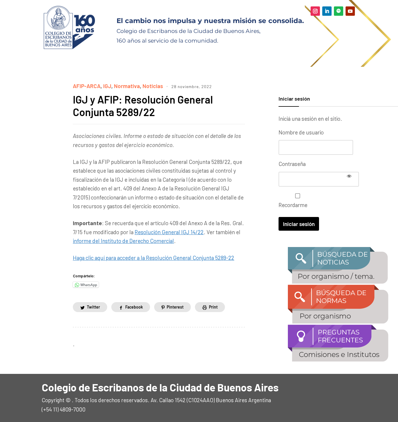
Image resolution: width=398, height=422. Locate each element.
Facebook (134, 306)
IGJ (107, 86)
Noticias (152, 86)
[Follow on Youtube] (350, 11)
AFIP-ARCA (87, 86)
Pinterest (175, 306)
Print (213, 306)
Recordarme (293, 205)
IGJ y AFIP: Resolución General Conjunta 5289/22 (143, 105)
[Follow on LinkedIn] (327, 11)
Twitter (93, 306)
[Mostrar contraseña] (349, 175)
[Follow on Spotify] (338, 11)
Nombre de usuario (301, 132)
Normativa (127, 86)
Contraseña (292, 163)
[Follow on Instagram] (315, 11)
